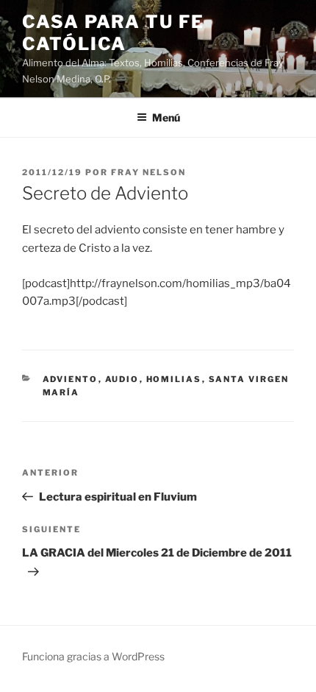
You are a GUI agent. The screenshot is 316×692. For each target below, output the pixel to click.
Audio (122, 379)
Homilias (174, 379)
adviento (70, 379)
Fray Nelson (148, 172)
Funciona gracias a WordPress (93, 656)
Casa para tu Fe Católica (113, 32)
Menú (166, 117)
